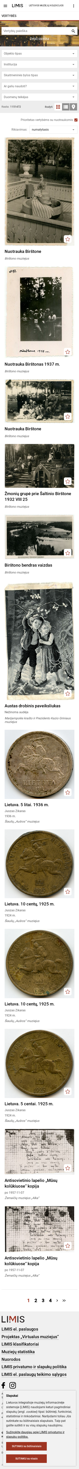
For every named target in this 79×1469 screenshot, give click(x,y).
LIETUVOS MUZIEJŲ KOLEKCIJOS (46, 5)
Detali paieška (39, 38)
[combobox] (39, 53)
